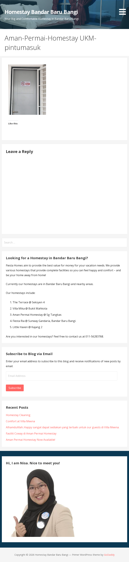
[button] (123, 8)
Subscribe (15, 388)
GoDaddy (109, 554)
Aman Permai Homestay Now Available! (30, 440)
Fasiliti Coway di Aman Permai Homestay (31, 433)
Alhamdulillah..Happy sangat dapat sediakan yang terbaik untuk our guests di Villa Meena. (62, 427)
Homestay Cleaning (18, 415)
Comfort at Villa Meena (20, 421)
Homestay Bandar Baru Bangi (41, 11)
